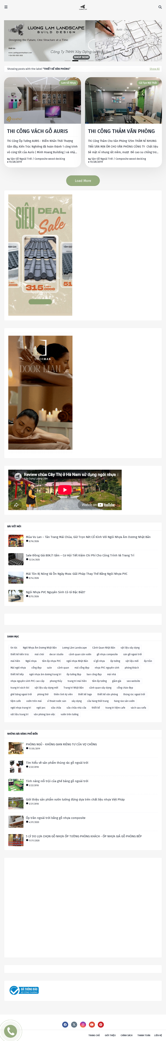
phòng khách (132, 667)
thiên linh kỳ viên (63, 694)
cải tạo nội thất (148, 82)
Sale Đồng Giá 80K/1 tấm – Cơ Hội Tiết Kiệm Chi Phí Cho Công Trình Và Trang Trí (80, 555)
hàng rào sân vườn (124, 701)
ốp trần (148, 661)
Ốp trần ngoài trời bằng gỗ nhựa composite (55, 818)
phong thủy (56, 681)
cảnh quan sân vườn (80, 654)
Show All (155, 68)
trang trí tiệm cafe (115, 707)
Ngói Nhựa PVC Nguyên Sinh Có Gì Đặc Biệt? (55, 592)
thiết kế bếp (17, 674)
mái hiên (15, 661)
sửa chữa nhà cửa (76, 707)
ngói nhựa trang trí (21, 707)
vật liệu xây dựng (130, 647)
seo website (133, 681)
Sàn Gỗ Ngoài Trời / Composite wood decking (38, 158)
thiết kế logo (85, 694)
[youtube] (92, 1025)
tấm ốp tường (99, 681)
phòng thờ (42, 694)
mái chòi (39, 654)
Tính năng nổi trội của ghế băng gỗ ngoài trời (57, 781)
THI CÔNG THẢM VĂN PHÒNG (121, 131)
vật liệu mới (132, 661)
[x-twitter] (74, 1025)
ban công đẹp (94, 674)
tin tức (14, 647)
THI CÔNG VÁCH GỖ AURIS (37, 131)
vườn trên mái (34, 701)
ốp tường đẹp (74, 674)
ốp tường (115, 661)
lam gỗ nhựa (68, 82)
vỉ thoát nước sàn (56, 701)
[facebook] (65, 1025)
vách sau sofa (138, 707)
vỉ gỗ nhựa (99, 661)
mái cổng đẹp (81, 667)
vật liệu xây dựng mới (46, 687)
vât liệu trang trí (19, 714)
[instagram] (83, 1025)
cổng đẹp (36, 667)
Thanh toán (143, 1035)
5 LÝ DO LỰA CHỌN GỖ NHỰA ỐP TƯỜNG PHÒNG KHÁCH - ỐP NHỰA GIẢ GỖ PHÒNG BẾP (84, 836)
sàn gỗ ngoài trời (132, 654)
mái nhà (111, 674)
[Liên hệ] (9, 1034)
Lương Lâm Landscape (74, 647)
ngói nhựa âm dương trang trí (45, 674)
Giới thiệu (110, 1035)
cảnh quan (63, 667)
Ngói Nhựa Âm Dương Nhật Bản (40, 647)
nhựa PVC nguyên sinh (107, 667)
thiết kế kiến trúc (20, 654)
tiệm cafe (16, 701)
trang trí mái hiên (77, 681)
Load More (83, 181)
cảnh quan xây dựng (100, 687)
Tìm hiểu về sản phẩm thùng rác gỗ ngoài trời (57, 763)
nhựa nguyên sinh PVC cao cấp (27, 681)
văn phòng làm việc (44, 714)
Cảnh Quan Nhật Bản (103, 647)
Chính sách (126, 1035)
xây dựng (77, 701)
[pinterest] (101, 1025)
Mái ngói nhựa (18, 667)
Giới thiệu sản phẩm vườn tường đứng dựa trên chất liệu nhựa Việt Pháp (75, 799)
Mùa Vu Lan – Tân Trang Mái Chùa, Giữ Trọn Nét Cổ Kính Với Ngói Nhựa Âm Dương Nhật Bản (88, 537)
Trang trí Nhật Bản (74, 687)
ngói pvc (41, 707)
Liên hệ (158, 1035)
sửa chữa (56, 707)
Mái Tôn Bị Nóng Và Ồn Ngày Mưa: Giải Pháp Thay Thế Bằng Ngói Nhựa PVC (76, 574)
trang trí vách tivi (20, 687)
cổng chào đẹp (125, 687)
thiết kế (96, 707)
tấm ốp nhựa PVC (51, 661)
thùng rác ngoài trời (134, 694)
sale (49, 667)
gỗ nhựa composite (107, 654)
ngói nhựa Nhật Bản (77, 661)
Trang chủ (94, 1035)
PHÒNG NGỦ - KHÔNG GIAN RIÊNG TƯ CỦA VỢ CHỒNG (61, 744)
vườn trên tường (69, 714)
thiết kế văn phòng (107, 694)
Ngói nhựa (31, 661)
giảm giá (116, 681)
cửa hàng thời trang (98, 701)
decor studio (56, 654)
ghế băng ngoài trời (21, 694)
